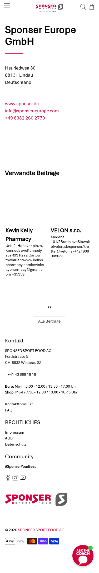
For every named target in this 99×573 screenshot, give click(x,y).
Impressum (14, 432)
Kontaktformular (19, 404)
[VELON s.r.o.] (71, 202)
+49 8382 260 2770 (25, 118)
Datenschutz (16, 444)
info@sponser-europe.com (32, 111)
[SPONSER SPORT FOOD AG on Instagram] (15, 479)
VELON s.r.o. (66, 230)
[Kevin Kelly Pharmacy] (26, 202)
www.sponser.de (22, 104)
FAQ (8, 410)
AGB (9, 438)
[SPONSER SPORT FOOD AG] (49, 6)
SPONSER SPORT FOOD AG (41, 530)
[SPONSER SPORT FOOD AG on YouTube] (23, 479)
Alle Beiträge (49, 321)
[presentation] (48, 306)
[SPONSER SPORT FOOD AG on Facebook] (8, 479)
